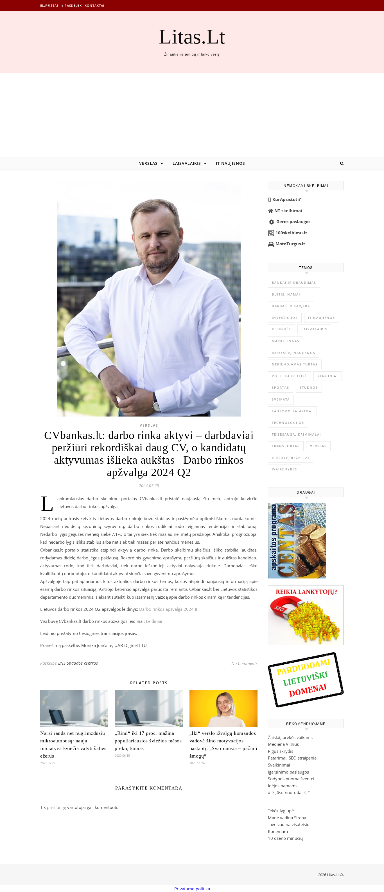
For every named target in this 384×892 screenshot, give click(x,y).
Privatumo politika (192, 888)
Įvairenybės (284, 469)
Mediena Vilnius (283, 744)
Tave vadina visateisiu (289, 824)
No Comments (244, 663)
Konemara (278, 831)
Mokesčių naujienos (293, 353)
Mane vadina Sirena (287, 817)
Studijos (309, 387)
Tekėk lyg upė (281, 810)
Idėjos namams (282, 785)
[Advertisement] (192, 115)
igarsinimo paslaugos (288, 772)
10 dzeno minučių (285, 838)
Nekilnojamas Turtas (295, 364)
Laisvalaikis (187, 163)
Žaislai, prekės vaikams (290, 737)
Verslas (148, 163)
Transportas (286, 446)
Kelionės (281, 329)
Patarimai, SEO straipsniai (293, 758)
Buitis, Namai (286, 294)
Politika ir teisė (289, 376)
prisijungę (56, 807)
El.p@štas (49, 5)
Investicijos (285, 317)
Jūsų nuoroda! (288, 792)
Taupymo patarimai (292, 411)
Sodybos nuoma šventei (291, 778)
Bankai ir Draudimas (294, 282)
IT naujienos (230, 163)
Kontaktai (94, 5)
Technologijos (288, 422)
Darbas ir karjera (291, 306)
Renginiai (327, 376)
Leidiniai (154, 621)
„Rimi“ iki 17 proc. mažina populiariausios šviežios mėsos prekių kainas (148, 740)
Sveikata (281, 399)
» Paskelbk (72, 5)
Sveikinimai (279, 765)
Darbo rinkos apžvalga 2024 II (168, 609)
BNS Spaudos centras (78, 663)
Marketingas (285, 341)
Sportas (280, 387)
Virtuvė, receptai (290, 458)
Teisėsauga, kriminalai (296, 434)
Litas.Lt (192, 36)
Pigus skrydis (280, 751)
